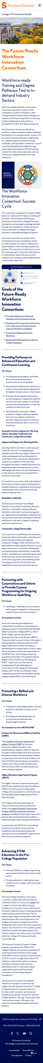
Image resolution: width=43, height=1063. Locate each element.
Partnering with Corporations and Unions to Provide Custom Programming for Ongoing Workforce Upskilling (23, 326)
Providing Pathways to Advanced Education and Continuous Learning (20, 317)
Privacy (28, 1055)
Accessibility (14, 1050)
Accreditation (28, 1050)
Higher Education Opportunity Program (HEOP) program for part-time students (19, 811)
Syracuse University (22, 1040)
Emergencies (16, 1055)
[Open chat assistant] (35, 1056)
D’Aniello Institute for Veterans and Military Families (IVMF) (18, 743)
